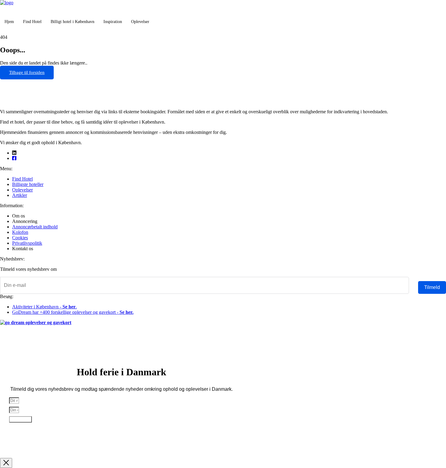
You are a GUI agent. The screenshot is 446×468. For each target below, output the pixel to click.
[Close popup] (6, 463)
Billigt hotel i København (72, 21)
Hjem (9, 21)
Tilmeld (432, 287)
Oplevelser (140, 21)
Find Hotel (32, 21)
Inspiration (112, 21)
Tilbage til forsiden (27, 72)
